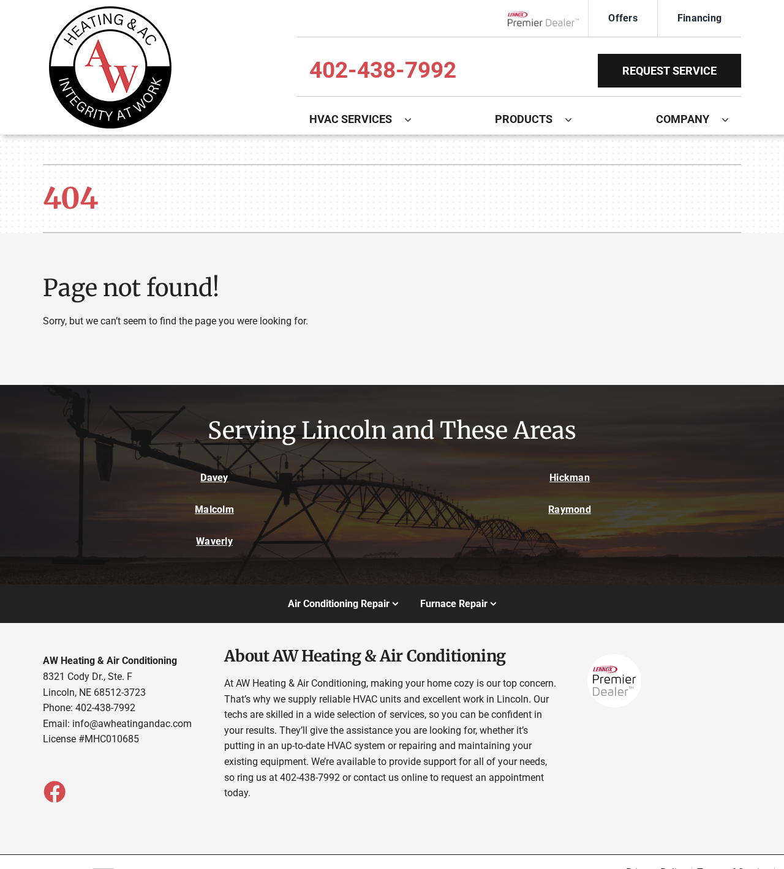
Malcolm (214, 509)
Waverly (214, 541)
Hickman (569, 477)
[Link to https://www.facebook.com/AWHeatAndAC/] (54, 791)
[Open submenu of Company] (731, 119)
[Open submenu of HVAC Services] (414, 119)
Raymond (569, 509)
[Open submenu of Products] (574, 119)
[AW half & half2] (110, 11)
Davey (214, 477)
